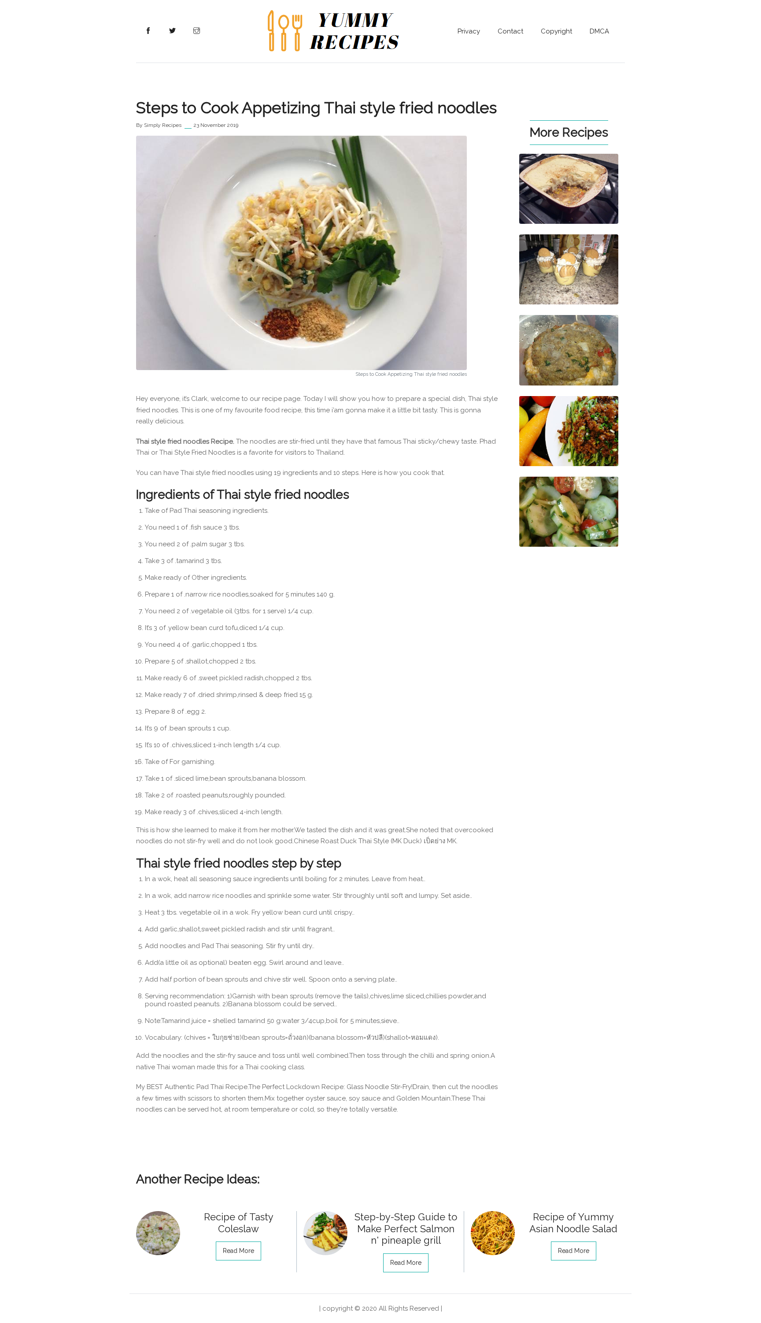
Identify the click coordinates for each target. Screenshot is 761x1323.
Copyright (556, 31)
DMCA (599, 31)
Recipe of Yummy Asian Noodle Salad (573, 1222)
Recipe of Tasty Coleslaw (238, 1222)
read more (238, 1250)
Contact (510, 31)
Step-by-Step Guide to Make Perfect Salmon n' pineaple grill (406, 1228)
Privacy (469, 31)
